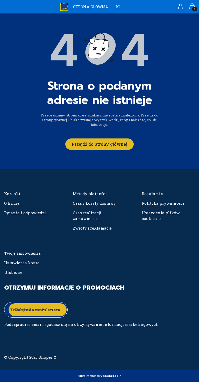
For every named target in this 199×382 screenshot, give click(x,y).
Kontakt (12, 193)
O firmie (11, 203)
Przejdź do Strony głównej (99, 144)
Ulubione (13, 272)
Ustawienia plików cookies (161, 215)
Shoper (46, 357)
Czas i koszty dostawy (94, 203)
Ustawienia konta (22, 262)
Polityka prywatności (163, 203)
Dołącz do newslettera (37, 309)
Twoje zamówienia (22, 253)
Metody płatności (90, 193)
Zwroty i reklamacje (92, 228)
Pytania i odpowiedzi (25, 212)
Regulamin (152, 193)
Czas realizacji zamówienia (87, 215)
